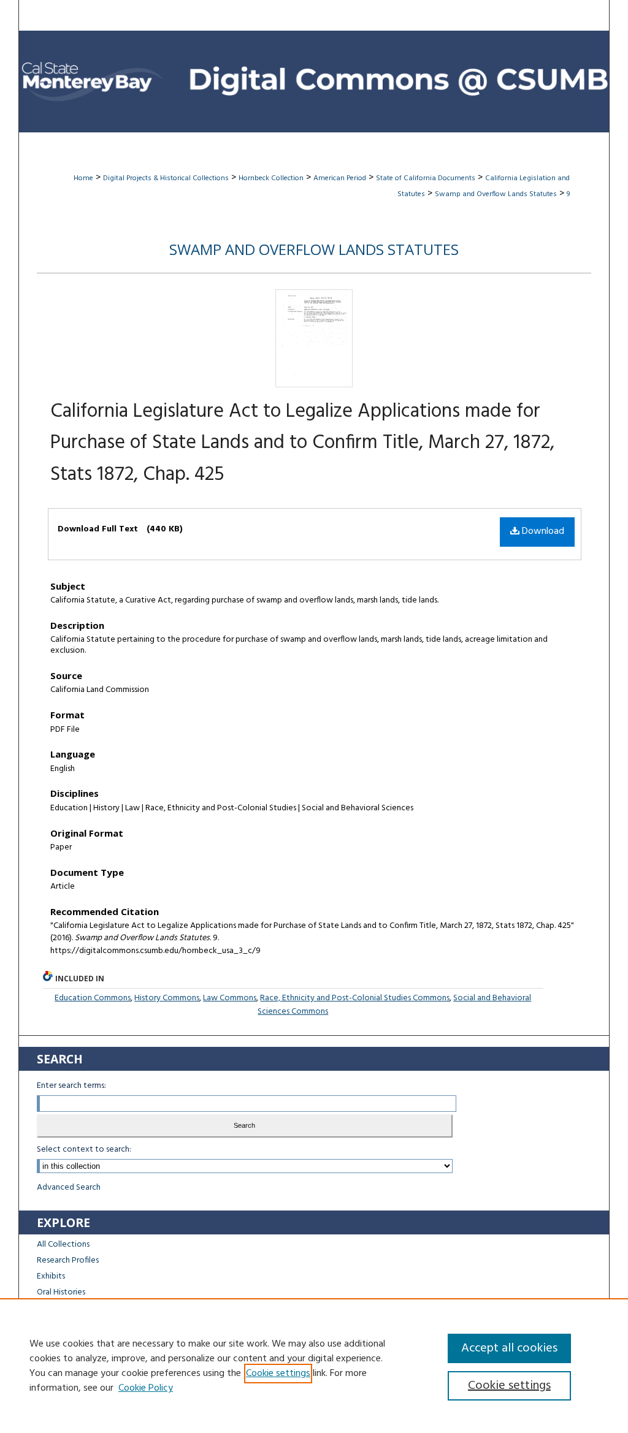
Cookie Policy (145, 1388)
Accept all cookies (509, 1348)
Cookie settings (278, 1374)
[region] (314, 1365)
